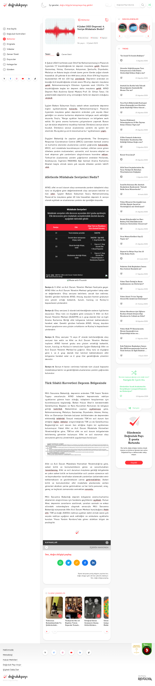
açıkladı (97, 500)
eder (53, 193)
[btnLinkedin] (93, 563)
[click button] (142, 5)
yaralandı (80, 78)
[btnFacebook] (85, 563)
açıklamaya (95, 408)
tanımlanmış (51, 470)
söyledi (48, 98)
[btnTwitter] (68, 563)
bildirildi (61, 418)
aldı (47, 167)
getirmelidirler (93, 479)
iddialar (64, 421)
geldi (96, 66)
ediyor (105, 154)
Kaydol (134, 463)
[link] (21, 28)
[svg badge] (147, 649)
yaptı (103, 130)
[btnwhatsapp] (60, 563)
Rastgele (136, 408)
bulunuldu (103, 144)
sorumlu (89, 489)
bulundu (73, 108)
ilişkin (56, 421)
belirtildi (58, 408)
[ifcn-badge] (136, 649)
